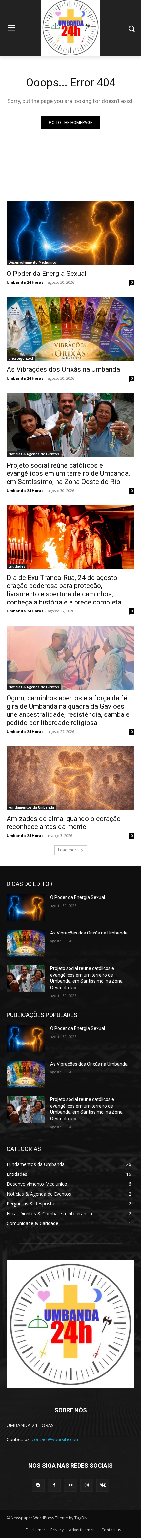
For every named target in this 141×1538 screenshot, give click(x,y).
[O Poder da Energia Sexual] (70, 233)
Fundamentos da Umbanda (31, 807)
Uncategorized (21, 358)
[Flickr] (70, 1485)
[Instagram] (86, 1485)
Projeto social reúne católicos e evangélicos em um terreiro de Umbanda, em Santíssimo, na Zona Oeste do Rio (68, 473)
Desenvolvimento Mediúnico (32, 262)
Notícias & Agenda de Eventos (34, 454)
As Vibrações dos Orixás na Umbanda (63, 369)
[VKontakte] (102, 1485)
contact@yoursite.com (56, 1439)
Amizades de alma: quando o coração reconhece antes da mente (64, 823)
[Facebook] (54, 1485)
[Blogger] (38, 1485)
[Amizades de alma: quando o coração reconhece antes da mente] (70, 778)
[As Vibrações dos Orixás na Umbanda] (70, 329)
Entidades (17, 566)
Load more (68, 850)
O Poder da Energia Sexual (47, 273)
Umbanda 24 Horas (25, 282)
